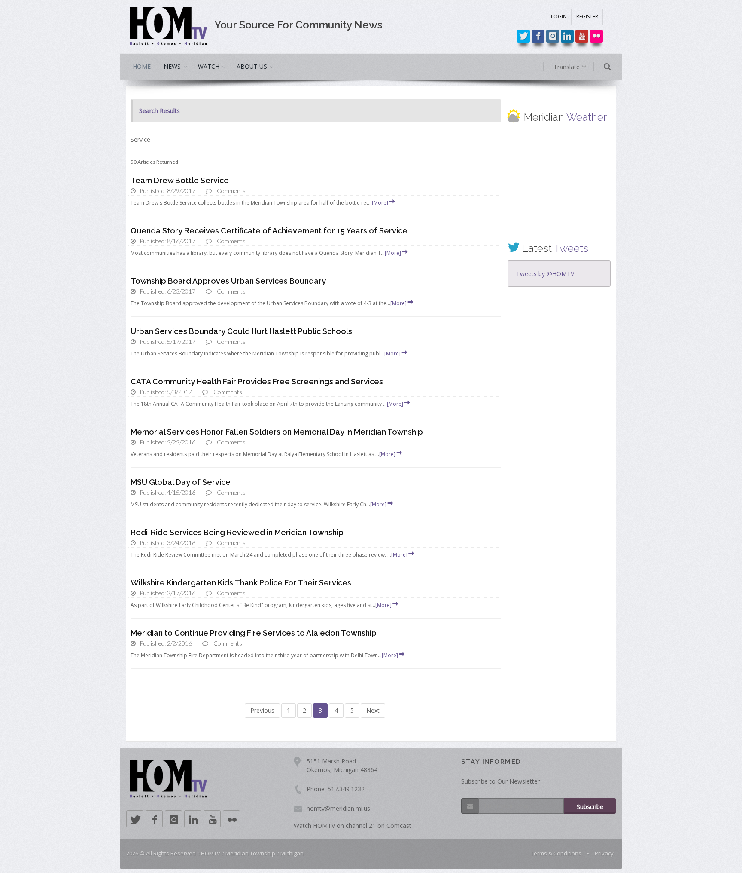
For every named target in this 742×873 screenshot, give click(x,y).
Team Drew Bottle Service (180, 180)
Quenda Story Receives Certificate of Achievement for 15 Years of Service (269, 230)
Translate (567, 67)
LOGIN (559, 16)
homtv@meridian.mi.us (338, 808)
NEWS (172, 66)
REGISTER (587, 16)
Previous (262, 710)
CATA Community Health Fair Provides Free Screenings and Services (257, 381)
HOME (142, 66)
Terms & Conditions (556, 853)
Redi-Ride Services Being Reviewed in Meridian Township (237, 532)
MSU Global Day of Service (181, 482)
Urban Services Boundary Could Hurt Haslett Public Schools (241, 331)
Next (373, 710)
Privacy (604, 853)
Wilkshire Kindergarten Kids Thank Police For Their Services (241, 582)
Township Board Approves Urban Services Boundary (228, 280)
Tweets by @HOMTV (545, 274)
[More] (380, 202)
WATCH (208, 66)
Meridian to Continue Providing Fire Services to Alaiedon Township (254, 632)
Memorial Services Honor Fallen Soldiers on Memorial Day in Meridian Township (277, 431)
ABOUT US (252, 66)
